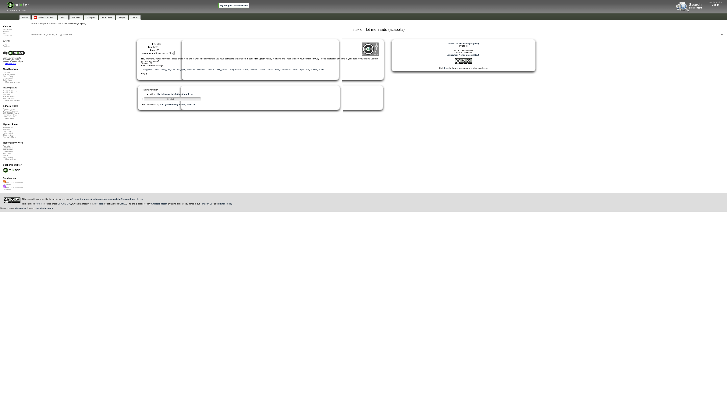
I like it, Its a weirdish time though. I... (174, 94)
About (5, 33)
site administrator (44, 208)
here (446, 68)
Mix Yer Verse (9, 74)
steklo (158, 44)
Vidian (182, 104)
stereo (314, 69)
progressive (235, 69)
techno (253, 69)
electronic (201, 69)
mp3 (302, 69)
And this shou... (10, 98)
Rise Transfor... (10, 117)
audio (295, 69)
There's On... (9, 135)
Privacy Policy (225, 204)
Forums (6, 32)
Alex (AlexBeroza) (169, 104)
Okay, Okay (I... (10, 76)
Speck (5, 155)
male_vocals (222, 69)
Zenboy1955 (8, 157)
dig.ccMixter (10, 64)
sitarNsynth (8, 78)
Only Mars (7, 80)
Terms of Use (207, 204)
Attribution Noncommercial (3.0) (463, 55)
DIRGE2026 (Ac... (11, 113)
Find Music (7, 30)
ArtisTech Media (159, 204)
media (156, 69)
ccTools (99, 204)
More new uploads (12, 100)
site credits (20, 208)
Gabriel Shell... (9, 152)
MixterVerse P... (10, 91)
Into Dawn (7, 131)
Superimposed (9, 109)
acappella (147, 69)
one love (6, 72)
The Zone (7, 154)
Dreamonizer (8, 148)
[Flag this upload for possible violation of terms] (722, 35)
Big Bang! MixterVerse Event (234, 5)
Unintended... (9, 133)
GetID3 (122, 204)
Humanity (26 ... (10, 115)
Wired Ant (191, 104)
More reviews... (11, 159)
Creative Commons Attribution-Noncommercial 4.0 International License (107, 199)
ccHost (38, 204)
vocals (270, 69)
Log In (715, 4)
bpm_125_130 (168, 69)
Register (6, 46)
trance (262, 69)
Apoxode (6, 146)
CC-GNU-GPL (64, 204)
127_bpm (181, 69)
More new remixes (12, 82)
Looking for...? (8, 35)
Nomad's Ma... (9, 137)
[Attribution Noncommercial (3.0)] (463, 63)
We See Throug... (10, 111)
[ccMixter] (18, 7)
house (211, 69)
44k (307, 69)
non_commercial (282, 69)
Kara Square (8, 150)
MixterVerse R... (10, 93)
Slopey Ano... (9, 128)
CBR (321, 69)
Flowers (6, 129)
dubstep (191, 69)
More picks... (10, 119)
